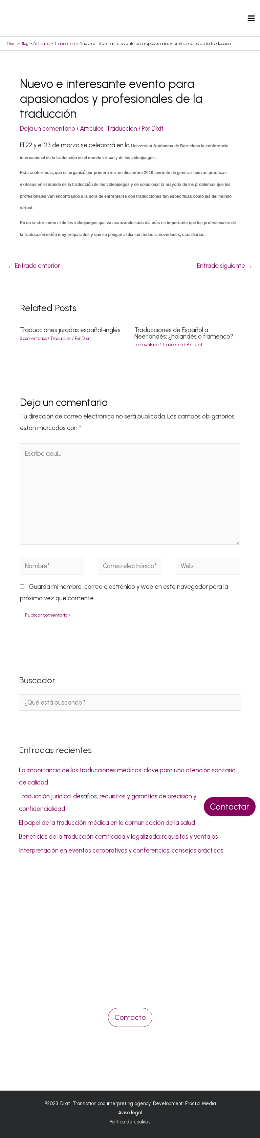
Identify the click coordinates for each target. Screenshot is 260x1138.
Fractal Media (200, 1103)
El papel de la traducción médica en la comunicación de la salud (107, 822)
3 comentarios (33, 338)
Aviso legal (130, 1113)
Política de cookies (130, 1122)
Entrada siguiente (225, 266)
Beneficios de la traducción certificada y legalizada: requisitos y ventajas (118, 836)
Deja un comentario (47, 128)
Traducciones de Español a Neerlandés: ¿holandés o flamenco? (183, 333)
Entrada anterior (33, 266)
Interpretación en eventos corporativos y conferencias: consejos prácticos (121, 850)
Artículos (92, 128)
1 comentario (146, 344)
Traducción (121, 128)
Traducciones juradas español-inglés (70, 330)
